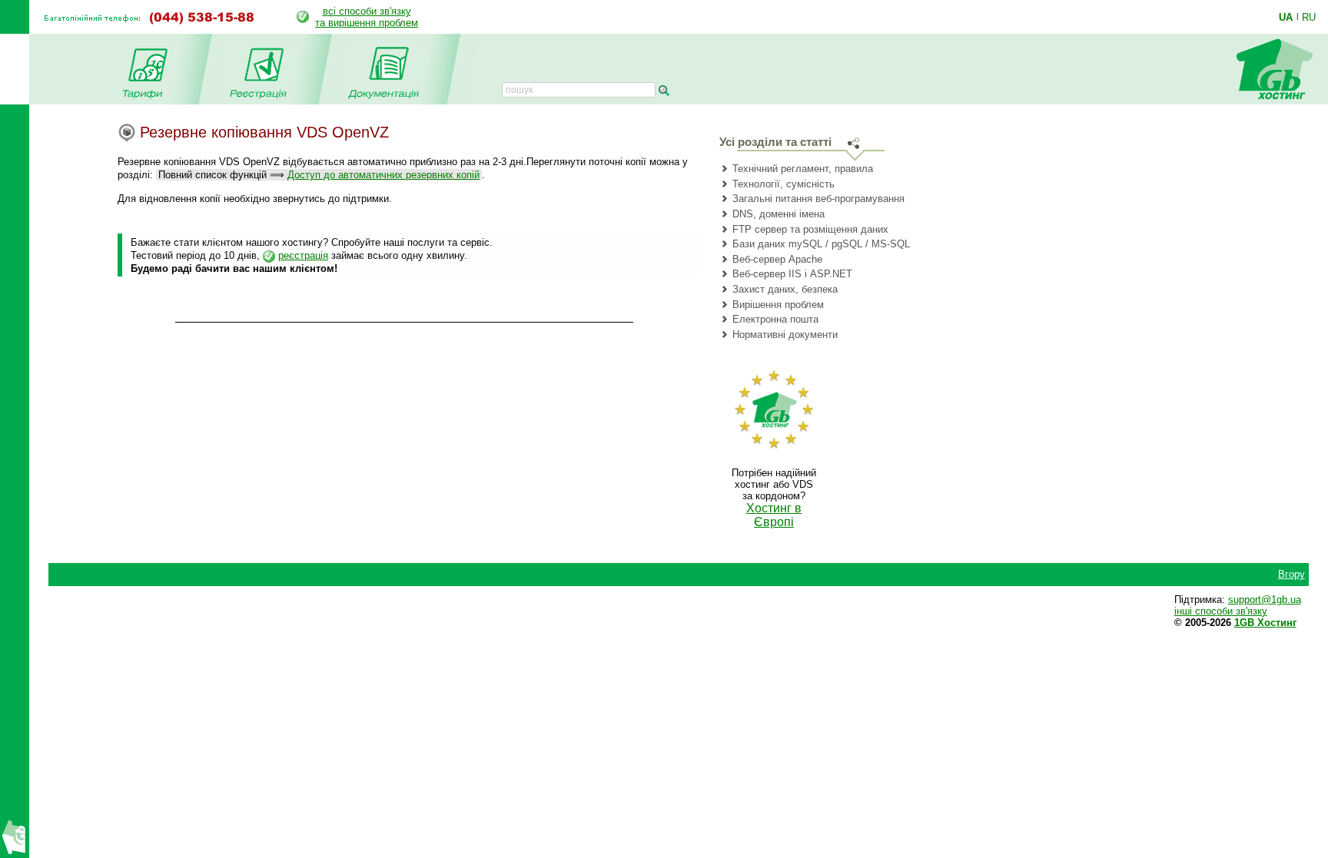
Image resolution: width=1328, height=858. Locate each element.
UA (1286, 17)
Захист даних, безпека (785, 289)
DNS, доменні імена (778, 214)
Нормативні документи (785, 334)
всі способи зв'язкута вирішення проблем (366, 16)
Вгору (1291, 574)
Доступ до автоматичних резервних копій (383, 175)
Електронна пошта (775, 319)
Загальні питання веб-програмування (818, 198)
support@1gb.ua (1264, 599)
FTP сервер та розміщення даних (810, 229)
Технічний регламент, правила (802, 168)
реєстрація (303, 255)
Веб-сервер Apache (777, 259)
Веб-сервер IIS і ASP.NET (792, 274)
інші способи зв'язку (1220, 611)
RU (1309, 17)
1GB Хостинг (1265, 622)
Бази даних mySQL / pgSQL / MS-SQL (821, 244)
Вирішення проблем (778, 304)
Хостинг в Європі (774, 515)
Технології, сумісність (783, 184)
